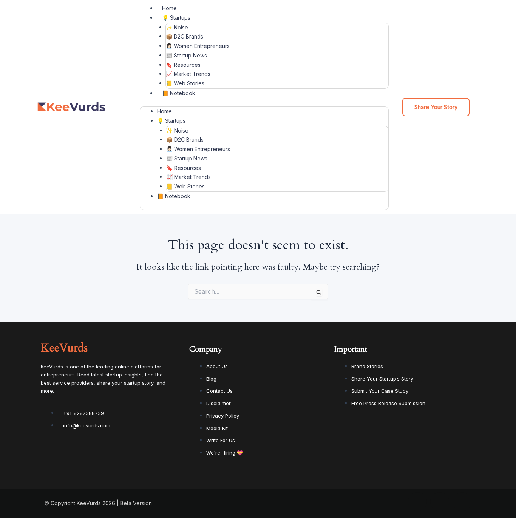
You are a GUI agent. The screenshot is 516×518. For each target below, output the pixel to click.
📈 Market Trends (188, 74)
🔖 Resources (183, 65)
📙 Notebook (178, 93)
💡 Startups (176, 17)
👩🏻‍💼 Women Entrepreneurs (198, 46)
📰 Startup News (186, 55)
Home (169, 8)
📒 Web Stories (185, 83)
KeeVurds (64, 348)
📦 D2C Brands (184, 36)
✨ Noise (177, 27)
